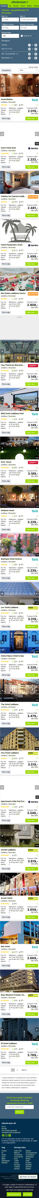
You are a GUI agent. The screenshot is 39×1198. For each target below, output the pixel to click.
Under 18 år (18, 1151)
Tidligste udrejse (8, 24)
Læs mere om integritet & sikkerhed (19, 1190)
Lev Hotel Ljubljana (9, 607)
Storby (16, 6)
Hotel (23, 6)
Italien (28, 1160)
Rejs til (22, 16)
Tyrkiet (16, 1160)
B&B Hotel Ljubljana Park (12, 413)
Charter (4, 6)
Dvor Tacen (6, 462)
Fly (10, 6)
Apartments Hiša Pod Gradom (14, 801)
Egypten (17, 1168)
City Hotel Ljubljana (10, 753)
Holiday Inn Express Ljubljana (14, 196)
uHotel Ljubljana (8, 850)
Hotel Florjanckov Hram (11, 245)
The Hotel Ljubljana (9, 704)
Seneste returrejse (27, 24)
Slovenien (12, 102)
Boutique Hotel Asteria (11, 559)
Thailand (17, 1166)
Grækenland (30, 1156)
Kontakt (4, 1128)
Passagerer (6, 41)
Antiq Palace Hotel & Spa (12, 656)
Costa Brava (18, 1154)
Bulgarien (29, 1164)
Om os (4, 1126)
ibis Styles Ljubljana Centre (13, 293)
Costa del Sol (18, 1156)
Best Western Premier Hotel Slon (16, 995)
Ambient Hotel (7, 510)
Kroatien (28, 1162)
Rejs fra (4, 16)
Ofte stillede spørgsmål (9, 1130)
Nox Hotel (5, 946)
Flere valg (6, 118)
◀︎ (2, 85)
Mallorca (17, 1152)
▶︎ (37, 85)
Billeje (29, 6)
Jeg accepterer (14, 1194)
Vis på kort (6, 70)
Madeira (28, 1168)
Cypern (16, 1162)
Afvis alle (27, 1194)
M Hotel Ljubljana (9, 1043)
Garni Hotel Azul (8, 148)
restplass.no (4, 1176)
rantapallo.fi (7, 1178)
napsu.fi (14, 1178)
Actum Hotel (6, 898)
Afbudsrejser (6, 1160)
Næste (24, 1070)
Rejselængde (6, 32)
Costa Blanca (30, 1154)
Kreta (16, 1158)
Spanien (28, 1151)
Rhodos (28, 1158)
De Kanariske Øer (31, 1152)
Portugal (17, 1164)
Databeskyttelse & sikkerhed (11, 1132)
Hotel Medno (7, 99)
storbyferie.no (19, 1180)
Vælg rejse (31, 118)
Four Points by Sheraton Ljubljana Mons (19, 365)
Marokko (28, 1166)
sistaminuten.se (14, 1176)
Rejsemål (4, 1162)
